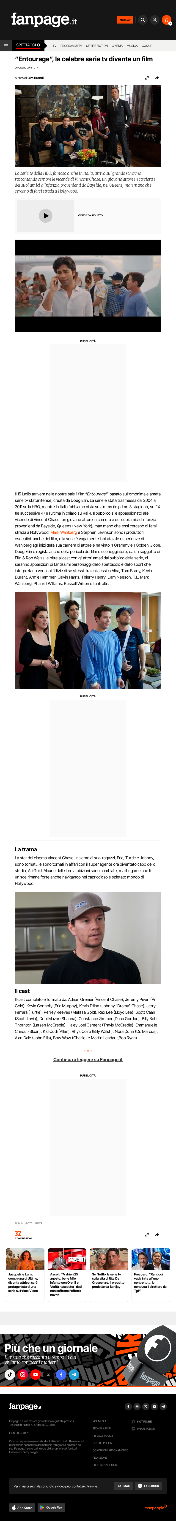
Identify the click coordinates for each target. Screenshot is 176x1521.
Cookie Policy (102, 1443)
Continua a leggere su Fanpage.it (88, 1059)
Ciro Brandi (36, 78)
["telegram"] (74, 1374)
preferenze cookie (106, 1465)
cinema (117, 46)
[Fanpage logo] (38, 20)
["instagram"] (22, 1374)
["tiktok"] (10, 1374)
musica (132, 46)
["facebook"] (61, 1374)
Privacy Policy (103, 1435)
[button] (157, 78)
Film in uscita (23, 1223)
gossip (147, 46)
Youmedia (99, 1421)
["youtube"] (35, 1374)
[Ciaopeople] (156, 1509)
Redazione (100, 1457)
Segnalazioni (102, 1428)
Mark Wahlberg (63, 532)
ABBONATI (125, 20)
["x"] (48, 1374)
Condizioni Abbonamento (111, 1450)
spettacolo (28, 45)
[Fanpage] (25, 1406)
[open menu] (6, 45)
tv (54, 46)
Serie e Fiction (97, 46)
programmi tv (71, 46)
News (38, 1223)
